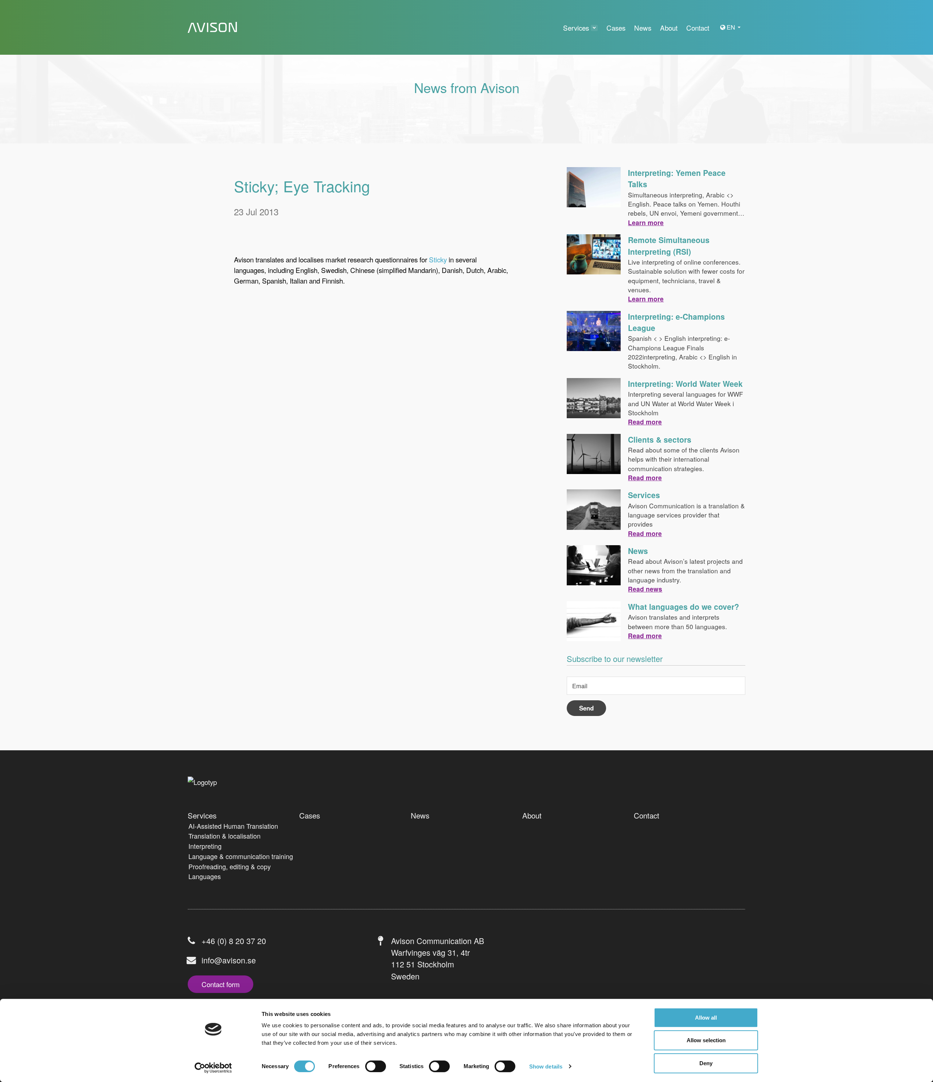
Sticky (438, 259)
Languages (204, 876)
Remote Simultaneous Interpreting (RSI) (669, 245)
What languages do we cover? (683, 606)
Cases (309, 815)
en (732, 27)
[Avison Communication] (212, 27)
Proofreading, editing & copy (229, 866)
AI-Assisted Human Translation (233, 826)
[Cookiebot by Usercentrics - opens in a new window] (213, 1067)
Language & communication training (240, 856)
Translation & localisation (224, 835)
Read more (645, 421)
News (638, 550)
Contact (646, 815)
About (532, 815)
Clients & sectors (659, 439)
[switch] (375, 1066)
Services (644, 494)
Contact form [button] (221, 984)
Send (586, 708)
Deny (706, 1063)
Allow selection (706, 1040)
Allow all (706, 1017)
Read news (645, 588)
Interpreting (205, 846)
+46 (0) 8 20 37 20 (234, 940)
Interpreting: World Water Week (685, 383)
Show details (545, 1066)
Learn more (646, 222)
